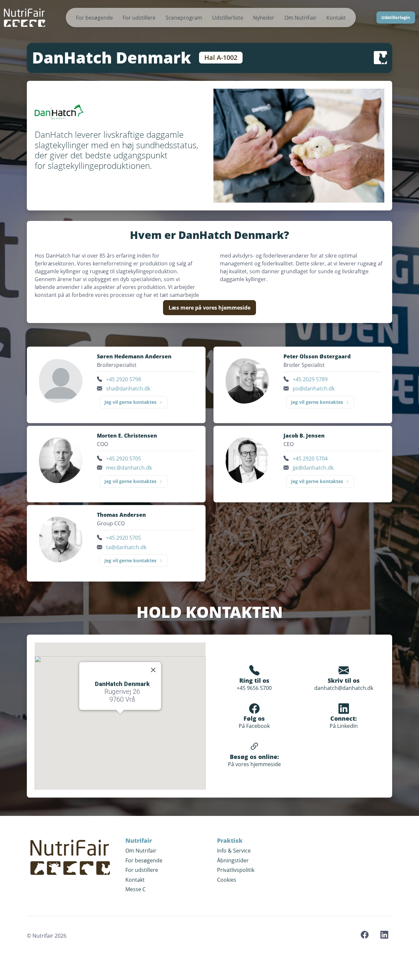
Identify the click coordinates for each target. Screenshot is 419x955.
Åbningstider (233, 860)
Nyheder (263, 17)
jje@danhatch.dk (313, 467)
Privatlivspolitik (235, 870)
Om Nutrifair (140, 850)
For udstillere (139, 17)
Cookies (226, 879)
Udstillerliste (227, 17)
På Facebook (254, 726)
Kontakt (336, 17)
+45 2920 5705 (123, 458)
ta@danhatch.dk (126, 547)
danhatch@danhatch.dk (343, 688)
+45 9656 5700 (254, 688)
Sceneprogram (184, 17)
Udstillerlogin (395, 17)
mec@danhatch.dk (129, 467)
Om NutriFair (300, 17)
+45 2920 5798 (123, 379)
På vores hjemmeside (254, 764)
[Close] (153, 670)
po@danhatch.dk (314, 388)
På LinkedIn (344, 726)
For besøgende (94, 17)
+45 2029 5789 (310, 379)
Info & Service (234, 850)
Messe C (135, 889)
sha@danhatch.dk (128, 388)
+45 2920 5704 (310, 458)
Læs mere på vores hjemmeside (209, 307)
